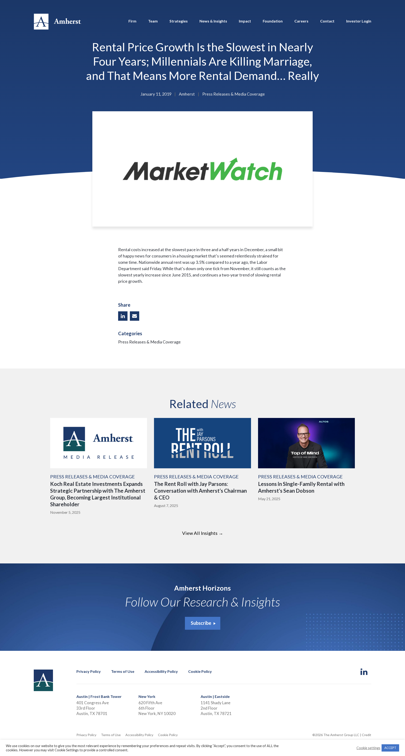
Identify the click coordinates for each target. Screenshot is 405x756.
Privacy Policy (88, 671)
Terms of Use (122, 671)
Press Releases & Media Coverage (149, 341)
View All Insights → (202, 533)
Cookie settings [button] (368, 748)
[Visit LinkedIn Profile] (364, 672)
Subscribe (201, 623)
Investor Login (358, 21)
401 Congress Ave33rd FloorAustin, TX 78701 (92, 708)
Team (153, 21)
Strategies (178, 21)
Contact (327, 21)
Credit (366, 735)
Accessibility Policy (161, 671)
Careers (301, 21)
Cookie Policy (200, 671)
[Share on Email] (134, 316)
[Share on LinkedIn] (123, 316)
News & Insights (213, 21)
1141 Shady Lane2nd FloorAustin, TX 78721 (216, 708)
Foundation (273, 21)
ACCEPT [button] (390, 748)
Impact (245, 21)
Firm (132, 21)
